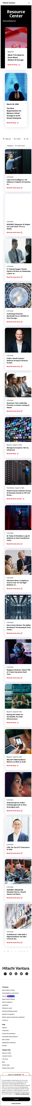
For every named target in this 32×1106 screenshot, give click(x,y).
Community (5, 1030)
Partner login (5, 1065)
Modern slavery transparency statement (13, 1017)
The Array (5, 1059)
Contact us (5, 1020)
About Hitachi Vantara (8, 990)
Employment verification (9, 1042)
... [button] (17, 951)
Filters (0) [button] (8, 139)
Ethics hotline (6, 1039)
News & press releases (8, 999)
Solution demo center (8, 1068)
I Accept (16, 1099)
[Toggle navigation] (28, 3)
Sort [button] (27, 139)
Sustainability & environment (10, 993)
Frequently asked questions (10, 1036)
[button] (5, 951)
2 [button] (11, 951)
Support (4, 1027)
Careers (4, 996)
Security (4, 1045)
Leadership (5, 1005)
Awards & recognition (8, 1014)
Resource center (6, 1053)
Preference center (7, 1008)
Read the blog (12, 65)
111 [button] (21, 951)
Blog (3, 1062)
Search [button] (18, 139)
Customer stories (7, 1056)
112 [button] (24, 951)
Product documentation (8, 1033)
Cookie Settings (16, 1103)
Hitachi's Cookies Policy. (22, 1094)
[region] (16, 1091)
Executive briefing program (9, 1011)
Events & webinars (7, 1002)
